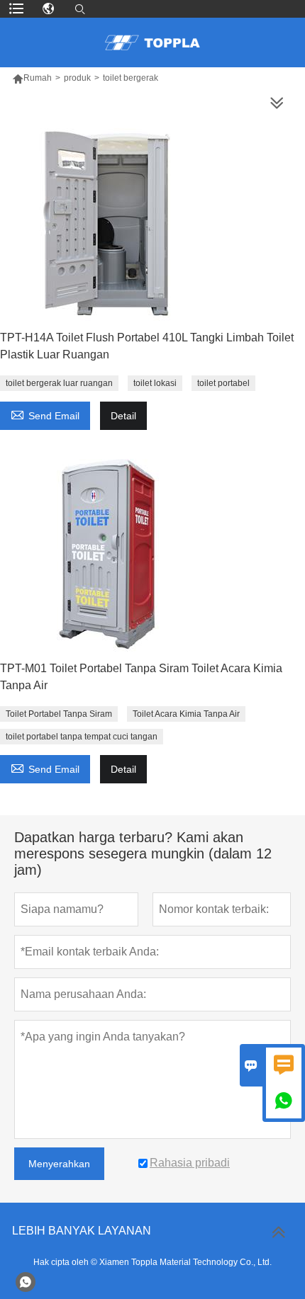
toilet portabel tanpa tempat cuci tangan (81, 737)
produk (77, 78)
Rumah (37, 78)
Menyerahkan (59, 1163)
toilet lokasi (155, 383)
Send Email (45, 414)
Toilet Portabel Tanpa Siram (59, 714)
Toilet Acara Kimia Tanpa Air (186, 714)
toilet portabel (223, 383)
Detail (123, 415)
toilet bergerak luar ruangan (59, 383)
